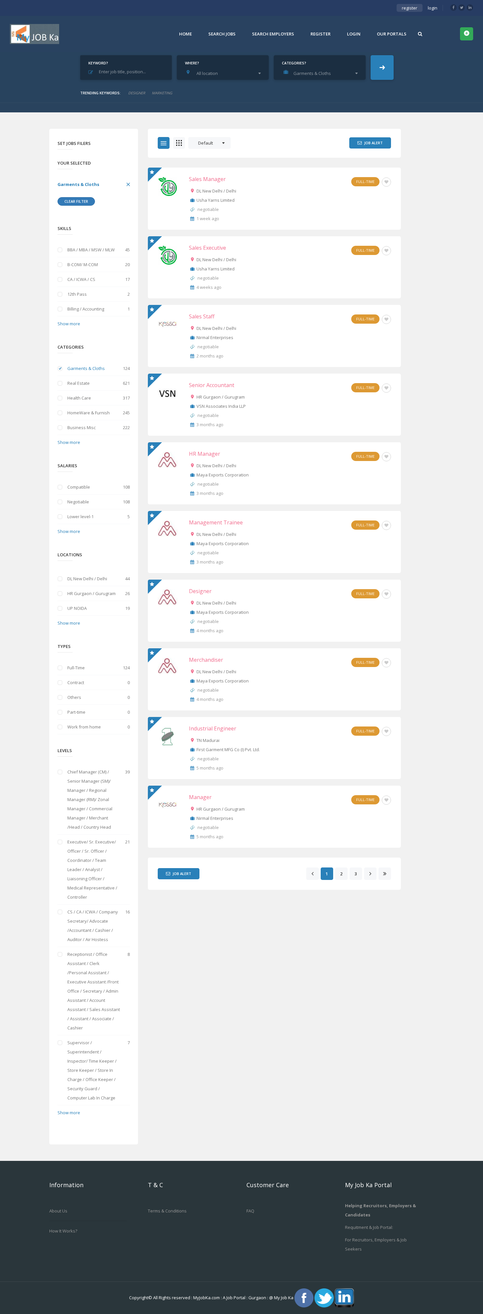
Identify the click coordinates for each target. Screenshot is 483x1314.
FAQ (250, 1211)
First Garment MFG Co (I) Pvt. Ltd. (228, 749)
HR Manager (204, 453)
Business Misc (81, 427)
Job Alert (373, 142)
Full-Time (76, 668)
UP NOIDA (77, 608)
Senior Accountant (211, 385)
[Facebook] (453, 7)
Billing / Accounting (85, 309)
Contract (75, 682)
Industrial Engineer (212, 728)
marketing (162, 92)
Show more (69, 324)
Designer (200, 591)
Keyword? (98, 62)
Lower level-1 (80, 516)
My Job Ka (283, 1297)
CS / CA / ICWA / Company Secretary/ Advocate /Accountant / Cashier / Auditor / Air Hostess (92, 925)
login (432, 8)
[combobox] (224, 73)
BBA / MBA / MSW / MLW (91, 250)
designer (136, 92)
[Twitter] (461, 7)
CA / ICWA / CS (81, 279)
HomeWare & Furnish (88, 413)
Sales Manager (207, 179)
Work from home (84, 727)
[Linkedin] (470, 7)
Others (74, 697)
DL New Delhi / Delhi (87, 579)
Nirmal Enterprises (214, 337)
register (409, 8)
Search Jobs (222, 34)
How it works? (63, 1231)
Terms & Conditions (167, 1211)
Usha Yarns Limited (215, 200)
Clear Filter (76, 201)
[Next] (370, 873)
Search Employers (273, 34)
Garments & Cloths (78, 184)
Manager (200, 797)
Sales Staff (202, 316)
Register (320, 34)
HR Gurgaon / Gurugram (91, 593)
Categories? (294, 62)
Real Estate (78, 383)
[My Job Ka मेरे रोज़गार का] (34, 34)
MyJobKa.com (207, 1297)
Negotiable (78, 502)
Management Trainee (216, 522)
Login (353, 34)
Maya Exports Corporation (222, 475)
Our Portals (391, 34)
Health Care (79, 398)
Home (185, 34)
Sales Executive (207, 247)
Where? (192, 62)
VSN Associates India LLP (221, 406)
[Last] (384, 873)
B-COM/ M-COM (82, 264)
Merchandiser (206, 659)
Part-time (76, 712)
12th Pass (77, 294)
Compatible (78, 487)
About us (58, 1211)
